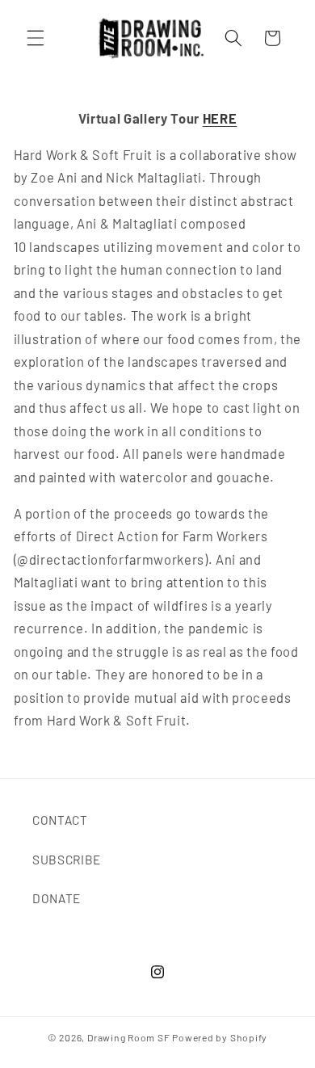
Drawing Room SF (128, 1037)
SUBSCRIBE (66, 859)
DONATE (56, 898)
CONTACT (60, 820)
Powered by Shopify (219, 1037)
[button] (35, 38)
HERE (220, 118)
